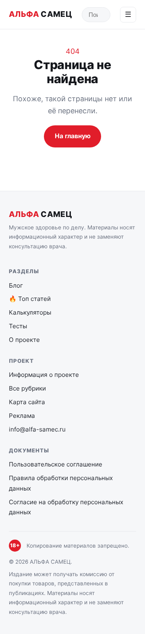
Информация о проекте (44, 374)
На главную (73, 136)
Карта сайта (27, 402)
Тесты (18, 326)
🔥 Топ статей (30, 299)
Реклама (22, 415)
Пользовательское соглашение (55, 464)
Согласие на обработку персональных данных (66, 507)
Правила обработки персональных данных (61, 483)
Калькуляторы (30, 312)
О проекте (24, 340)
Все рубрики (27, 388)
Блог (16, 285)
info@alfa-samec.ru (37, 429)
